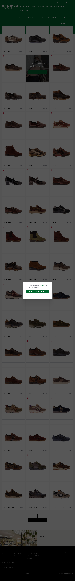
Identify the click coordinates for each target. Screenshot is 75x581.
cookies (42, 285)
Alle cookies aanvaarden (37, 291)
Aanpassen (37, 295)
